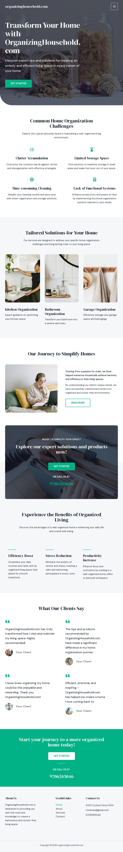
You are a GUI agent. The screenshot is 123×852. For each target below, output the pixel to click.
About (59, 808)
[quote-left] (7, 621)
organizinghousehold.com (26, 6)
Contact (60, 816)
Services (60, 812)
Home (59, 804)
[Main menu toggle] (114, 6)
